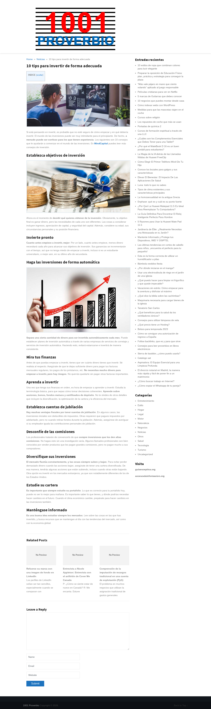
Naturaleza (143, 423)
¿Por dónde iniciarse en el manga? (156, 268)
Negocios (142, 427)
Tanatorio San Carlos (149, 308)
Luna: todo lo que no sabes (152, 185)
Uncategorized (145, 454)
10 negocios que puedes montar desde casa (161, 100)
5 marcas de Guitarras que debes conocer (160, 96)
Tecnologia (143, 445)
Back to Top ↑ (181, 705)
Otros (140, 436)
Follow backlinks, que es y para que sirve (159, 341)
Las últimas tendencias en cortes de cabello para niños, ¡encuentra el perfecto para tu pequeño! (160, 248)
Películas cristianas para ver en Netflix (157, 92)
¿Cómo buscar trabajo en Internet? (156, 381)
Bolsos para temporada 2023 (153, 329)
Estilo (140, 405)
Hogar (141, 409)
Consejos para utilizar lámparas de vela (158, 320)
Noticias (142, 432)
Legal (140, 414)
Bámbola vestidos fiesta (150, 263)
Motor (141, 418)
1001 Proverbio (31, 705)
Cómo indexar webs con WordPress (156, 105)
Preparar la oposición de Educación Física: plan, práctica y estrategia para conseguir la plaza (160, 76)
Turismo (142, 449)
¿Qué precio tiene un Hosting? (154, 324)
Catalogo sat (144, 358)
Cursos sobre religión (149, 117)
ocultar (40, 75)
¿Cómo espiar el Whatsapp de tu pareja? (159, 385)
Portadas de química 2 (149, 126)
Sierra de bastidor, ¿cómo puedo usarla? (159, 353)
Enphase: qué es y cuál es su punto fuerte (160, 201)
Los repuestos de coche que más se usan (159, 122)
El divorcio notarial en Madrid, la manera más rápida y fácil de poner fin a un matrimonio (159, 373)
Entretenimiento (146, 401)
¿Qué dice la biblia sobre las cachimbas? (159, 295)
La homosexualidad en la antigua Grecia (159, 197)
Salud (141, 441)
